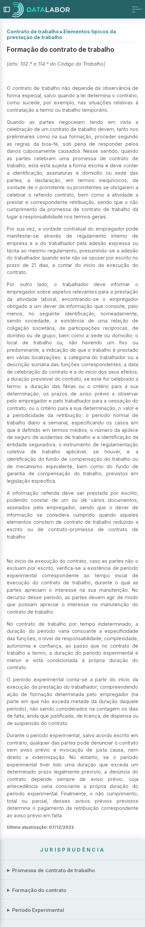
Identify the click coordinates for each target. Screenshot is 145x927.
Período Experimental (38, 910)
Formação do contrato (39, 890)
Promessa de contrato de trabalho (53, 870)
